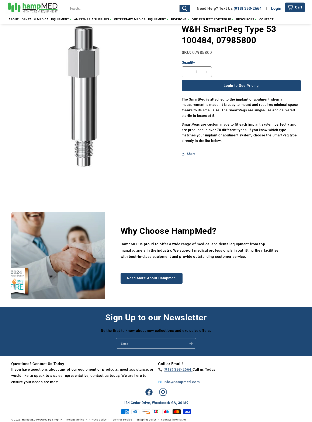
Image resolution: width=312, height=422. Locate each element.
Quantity (188, 63)
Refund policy (75, 419)
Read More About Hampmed (151, 278)
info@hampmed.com (182, 382)
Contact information (174, 419)
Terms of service (121, 419)
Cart (298, 7)
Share (191, 154)
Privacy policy (98, 419)
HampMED (28, 419)
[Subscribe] (191, 343)
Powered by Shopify (49, 419)
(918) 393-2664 (248, 8)
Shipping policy (146, 419)
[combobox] (123, 8)
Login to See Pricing (241, 86)
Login (276, 8)
